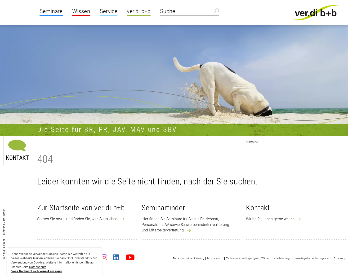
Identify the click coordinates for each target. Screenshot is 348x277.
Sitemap (340, 258)
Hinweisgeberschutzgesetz (311, 258)
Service (108, 11)
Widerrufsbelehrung (275, 258)
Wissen (81, 11)
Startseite (252, 142)
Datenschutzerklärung (189, 258)
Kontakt (17, 157)
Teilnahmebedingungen (242, 258)
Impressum (215, 258)
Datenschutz (37, 267)
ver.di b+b (139, 11)
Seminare (51, 11)
